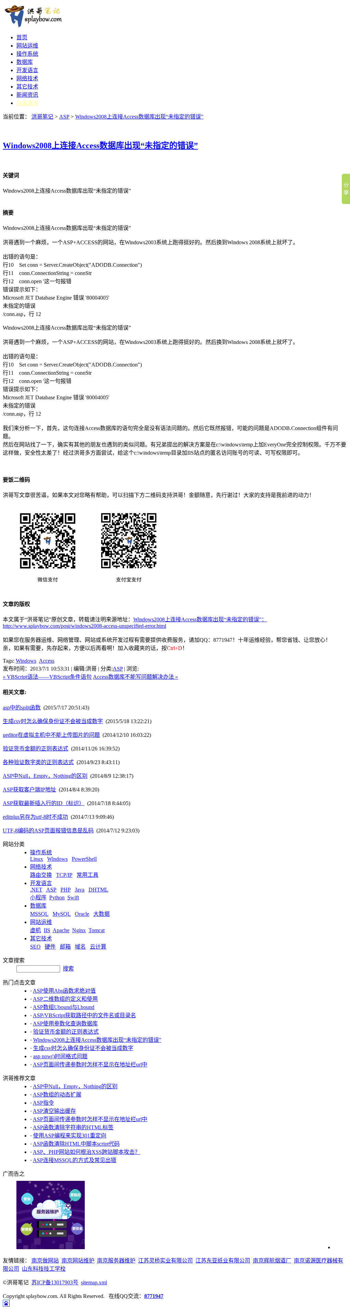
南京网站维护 (78, 1260)
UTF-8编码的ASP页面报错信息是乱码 (48, 830)
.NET (36, 890)
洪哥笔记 (42, 117)
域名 (80, 947)
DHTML (98, 890)
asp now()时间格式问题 (60, 1056)
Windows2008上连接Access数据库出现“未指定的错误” (139, 117)
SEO (35, 947)
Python (57, 897)
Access (46, 661)
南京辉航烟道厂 (272, 1260)
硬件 (50, 947)
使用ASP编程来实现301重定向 (69, 1135)
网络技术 (27, 78)
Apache (61, 930)
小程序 (38, 897)
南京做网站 (45, 1260)
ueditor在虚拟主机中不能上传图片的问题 (51, 735)
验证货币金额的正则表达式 (35, 748)
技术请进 (27, 103)
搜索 (68, 968)
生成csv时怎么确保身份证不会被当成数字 (53, 721)
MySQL (62, 914)
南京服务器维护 (116, 1260)
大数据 (101, 914)
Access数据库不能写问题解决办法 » (135, 677)
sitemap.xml (94, 1282)
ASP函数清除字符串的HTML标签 (73, 1127)
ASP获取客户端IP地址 (29, 789)
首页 (21, 37)
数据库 (24, 62)
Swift (73, 897)
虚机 (35, 930)
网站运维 (27, 46)
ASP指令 (43, 1103)
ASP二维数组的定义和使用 (65, 999)
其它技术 (27, 86)
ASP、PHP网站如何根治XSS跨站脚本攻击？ (86, 1152)
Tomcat (97, 930)
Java (79, 890)
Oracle (82, 914)
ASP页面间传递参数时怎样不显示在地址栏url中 (90, 1064)
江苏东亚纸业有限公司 (223, 1260)
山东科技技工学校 (44, 1269)
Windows (26, 661)
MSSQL (39, 914)
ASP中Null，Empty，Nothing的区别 (45, 776)
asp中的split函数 (22, 707)
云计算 (98, 947)
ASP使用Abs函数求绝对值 (64, 991)
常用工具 (87, 875)
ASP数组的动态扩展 (57, 1094)
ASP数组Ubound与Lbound (63, 1007)
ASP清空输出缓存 (54, 1111)
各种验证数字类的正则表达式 (38, 762)
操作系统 (27, 54)
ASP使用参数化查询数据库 (65, 1023)
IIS (47, 930)
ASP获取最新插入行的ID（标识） (43, 803)
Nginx (79, 930)
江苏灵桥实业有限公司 (165, 1260)
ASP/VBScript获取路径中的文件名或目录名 (84, 1015)
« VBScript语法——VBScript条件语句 (47, 677)
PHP (65, 890)
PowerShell (84, 859)
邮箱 (65, 947)
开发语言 (27, 70)
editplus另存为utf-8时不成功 (35, 817)
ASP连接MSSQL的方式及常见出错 (74, 1160)
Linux (36, 859)
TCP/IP (64, 875)
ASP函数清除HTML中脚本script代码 (76, 1144)
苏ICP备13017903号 (54, 1282)
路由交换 (41, 875)
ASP (64, 117)
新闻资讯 (27, 95)
